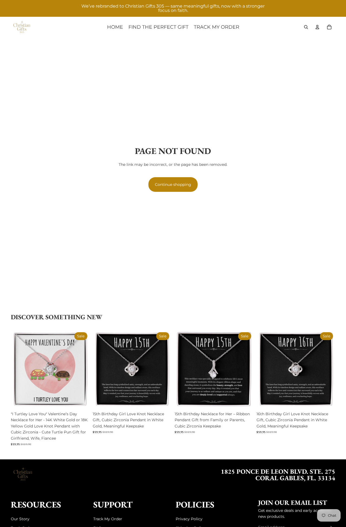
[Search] (306, 27)
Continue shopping (173, 184)
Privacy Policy (189, 518)
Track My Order (107, 518)
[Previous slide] (19, 370)
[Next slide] (81, 370)
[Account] (317, 27)
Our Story (20, 518)
